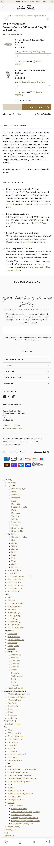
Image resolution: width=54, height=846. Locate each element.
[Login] (34, 842)
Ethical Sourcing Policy (11, 444)
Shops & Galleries (19, 808)
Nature (14, 669)
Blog (6, 832)
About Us (12, 787)
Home (9, 16)
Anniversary (13, 718)
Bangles (15, 510)
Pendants (15, 497)
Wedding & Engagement (19, 694)
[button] (49, 7)
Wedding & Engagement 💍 (20, 576)
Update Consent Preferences (14, 441)
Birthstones (13, 742)
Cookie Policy (36, 438)
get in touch (25, 204)
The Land (15, 660)
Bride (10, 709)
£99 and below (14, 582)
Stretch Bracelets (19, 507)
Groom (10, 712)
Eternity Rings (14, 612)
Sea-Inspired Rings (16, 627)
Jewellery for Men (15, 579)
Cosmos (12, 34)
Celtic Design (17, 676)
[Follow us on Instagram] (14, 397)
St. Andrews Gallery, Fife (19, 781)
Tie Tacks (15, 525)
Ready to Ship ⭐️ (15, 585)
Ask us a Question (13, 114)
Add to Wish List (44, 114)
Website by (40, 452)
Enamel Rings (14, 624)
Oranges (15, 543)
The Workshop (14, 796)
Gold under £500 (15, 588)
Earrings (15, 501)
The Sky (15, 666)
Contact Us (9, 835)
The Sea (15, 663)
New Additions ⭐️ (12, 724)
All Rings (11, 600)
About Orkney (14, 826)
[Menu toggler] (4, 7)
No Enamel (16, 567)
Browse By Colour (19, 537)
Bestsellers (12, 573)
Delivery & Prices (39, 223)
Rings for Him (17, 528)
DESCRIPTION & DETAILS (15, 125)
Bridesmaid (12, 715)
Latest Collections (16, 639)
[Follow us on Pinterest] (9, 397)
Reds (13, 540)
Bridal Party (13, 706)
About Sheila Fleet (16, 790)
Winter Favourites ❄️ (17, 754)
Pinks (13, 558)
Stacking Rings (14, 615)
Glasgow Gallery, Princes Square (22, 778)
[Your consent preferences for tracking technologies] (49, 841)
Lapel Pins (16, 522)
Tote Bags (12, 751)
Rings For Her (17, 531)
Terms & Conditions (10, 438)
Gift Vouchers (14, 757)
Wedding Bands (15, 606)
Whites (14, 561)
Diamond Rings (14, 621)
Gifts (10, 730)
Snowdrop (12, 642)
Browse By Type (18, 488)
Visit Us (11, 766)
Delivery (11, 802)
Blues (13, 552)
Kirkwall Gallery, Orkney (18, 772)
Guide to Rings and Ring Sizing (33, 52)
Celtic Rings (13, 618)
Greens (14, 549)
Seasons (11, 648)
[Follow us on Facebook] (5, 397)
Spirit (13, 679)
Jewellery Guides (11, 829)
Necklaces (16, 494)
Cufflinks (15, 516)
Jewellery (12, 482)
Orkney (14, 657)
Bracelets (15, 504)
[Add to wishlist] (6, 842)
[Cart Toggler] (20, 842)
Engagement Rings (16, 603)
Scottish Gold (13, 591)
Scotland (15, 672)
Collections (12, 633)
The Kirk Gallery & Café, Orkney (22, 769)
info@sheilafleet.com (13, 429)
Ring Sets (12, 609)
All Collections (14, 636)
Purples (14, 555)
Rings (13, 491)
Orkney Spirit (13, 645)
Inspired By (16, 654)
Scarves (11, 748)
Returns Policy (26, 242)
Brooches (15, 513)
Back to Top (27, 351)
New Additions (14, 570)
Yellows (14, 546)
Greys (14, 564)
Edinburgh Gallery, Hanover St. (21, 775)
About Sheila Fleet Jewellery (20, 793)
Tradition (15, 685)
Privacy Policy (34, 340)
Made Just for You (15, 799)
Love (13, 682)
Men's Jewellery (15, 760)
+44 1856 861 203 (12, 425)
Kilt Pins (14, 519)
